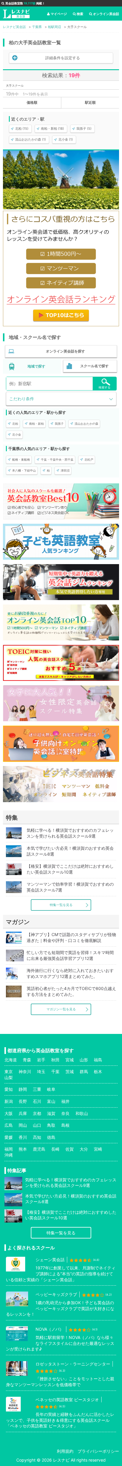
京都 (37, 1113)
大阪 (8, 1113)
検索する (104, 387)
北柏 (15, 423)
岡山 (23, 1125)
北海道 (10, 1059)
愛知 (8, 1089)
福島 (98, 1059)
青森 (27, 1059)
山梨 (8, 1077)
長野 (23, 1101)
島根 (65, 1125)
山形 (84, 1059)
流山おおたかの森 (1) (30, 139)
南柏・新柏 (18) (52, 128)
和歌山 (82, 1113)
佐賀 (69, 1149)
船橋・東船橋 (21, 459)
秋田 (55, 1059)
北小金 (16, 434)
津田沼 (65, 470)
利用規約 (65, 1451)
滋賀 (51, 1113)
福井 (65, 1101)
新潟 (8, 1101)
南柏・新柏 (36, 423)
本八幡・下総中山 (24, 470)
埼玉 (41, 1071)
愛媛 (8, 1137)
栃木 (98, 1071)
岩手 (41, 1059)
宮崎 (98, 1149)
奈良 (65, 1113)
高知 (37, 1137)
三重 (37, 1089)
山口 (37, 1125)
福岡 (8, 1149)
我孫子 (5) (84, 128)
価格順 (32, 102)
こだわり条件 (21, 398)
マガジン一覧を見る (61, 1009)
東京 (8, 1071)
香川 (23, 1137)
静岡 (23, 1089)
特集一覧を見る (61, 905)
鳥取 (51, 1125)
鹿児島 (39, 1149)
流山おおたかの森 (86, 423)
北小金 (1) (65, 139)
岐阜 (51, 1089)
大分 (84, 1149)
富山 (51, 1101)
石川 (37, 1101)
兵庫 (23, 1113)
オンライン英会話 (106, 14)
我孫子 (59, 423)
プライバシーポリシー (98, 1451)
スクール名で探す (94, 366)
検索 (80, 14)
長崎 (55, 1149)
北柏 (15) (21, 128)
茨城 (69, 1071)
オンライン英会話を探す (65, 351)
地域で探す (36, 366)
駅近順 (90, 102)
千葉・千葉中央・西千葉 (57, 459)
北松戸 (88, 459)
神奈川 (25, 1071)
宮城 (69, 1059)
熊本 (23, 1149)
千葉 (55, 1071)
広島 (8, 1125)
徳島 (51, 1137)
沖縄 (8, 1154)
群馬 (84, 1071)
